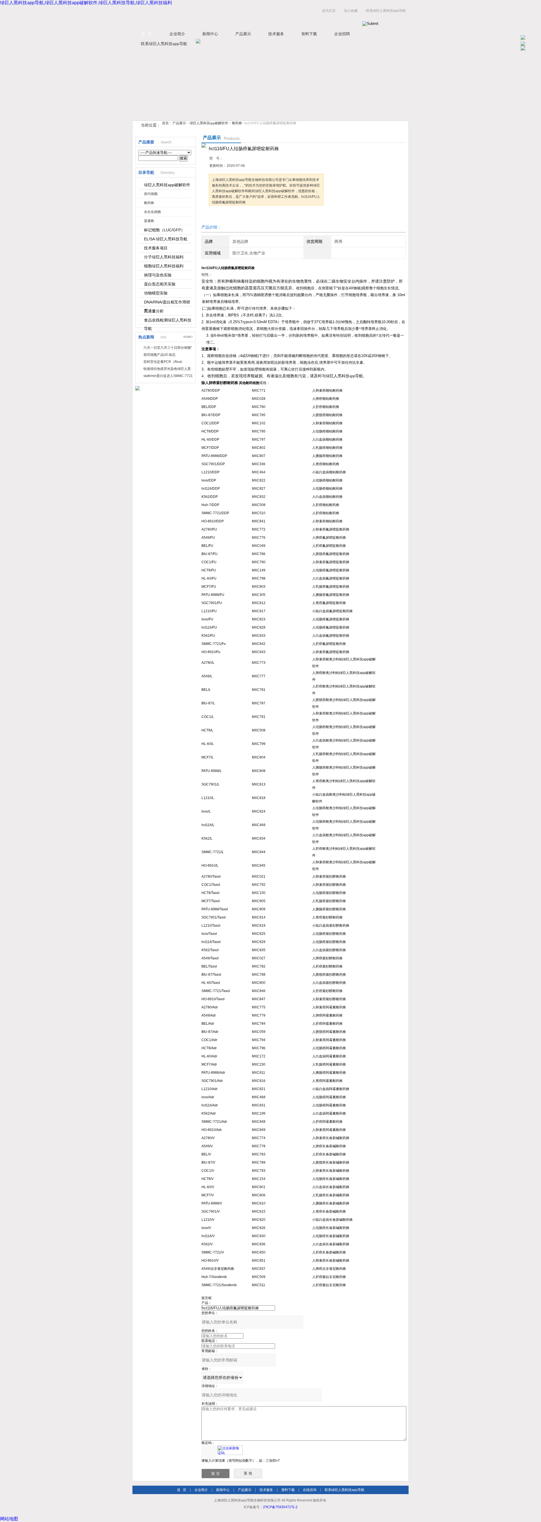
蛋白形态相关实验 (160, 284)
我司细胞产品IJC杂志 (159, 355)
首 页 (146, 34)
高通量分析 (154, 311)
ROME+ (188, 337)
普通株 (149, 221)
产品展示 (243, 34)
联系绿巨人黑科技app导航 (386, 11)
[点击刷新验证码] (230, 1450)
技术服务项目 (156, 248)
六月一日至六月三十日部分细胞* (167, 348)
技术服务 (276, 34)
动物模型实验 (156, 293)
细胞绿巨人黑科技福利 (163, 266)
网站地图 (9, 1518)
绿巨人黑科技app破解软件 (209, 123)
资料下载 (309, 34)
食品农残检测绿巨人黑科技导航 (167, 321)
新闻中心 (210, 34)
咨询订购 (227, 216)
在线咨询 (309, 1490)
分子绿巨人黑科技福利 (163, 257)
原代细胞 (151, 194)
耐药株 (237, 123)
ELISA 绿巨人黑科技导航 (165, 239)
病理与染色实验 (158, 275)
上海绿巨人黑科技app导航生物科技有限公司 (202, 16)
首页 (165, 123)
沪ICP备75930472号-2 (280, 1507)
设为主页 (329, 11)
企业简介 (177, 34)
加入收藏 (351, 11)
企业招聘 (342, 34)
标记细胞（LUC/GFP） (164, 230)
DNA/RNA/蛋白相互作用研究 (167, 303)
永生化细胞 (152, 212)
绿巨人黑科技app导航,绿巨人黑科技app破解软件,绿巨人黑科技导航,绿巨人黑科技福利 (86, 2)
